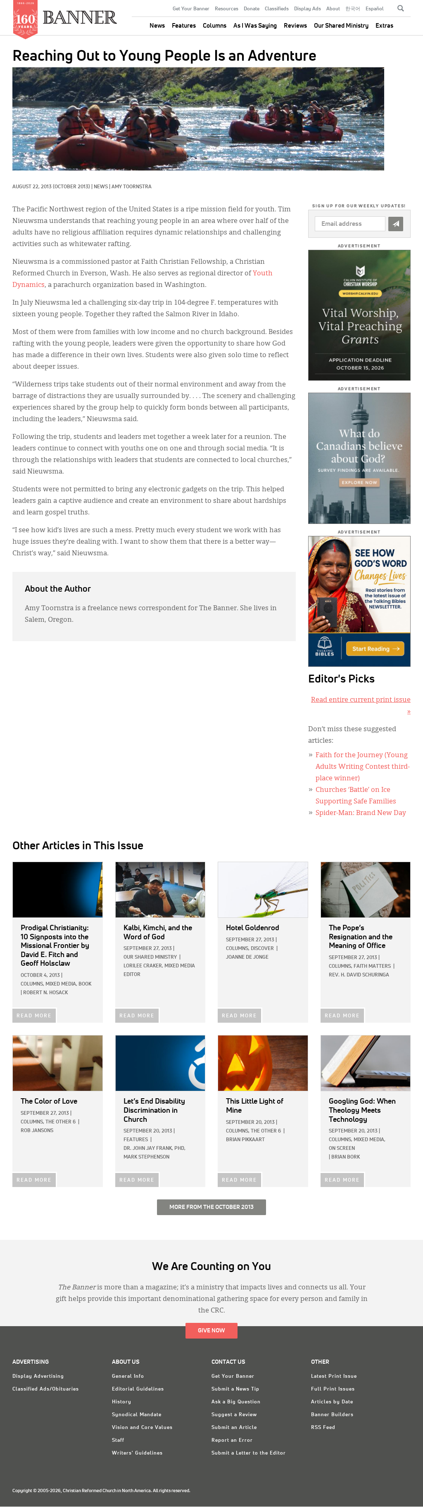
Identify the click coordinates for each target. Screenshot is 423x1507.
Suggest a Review (234, 1414)
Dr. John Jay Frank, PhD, (154, 1148)
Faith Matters (372, 966)
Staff (118, 1440)
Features (184, 26)
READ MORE (34, 1016)
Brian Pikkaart (245, 1139)
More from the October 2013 (211, 1207)
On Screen (342, 1148)
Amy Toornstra (132, 187)
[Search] (400, 8)
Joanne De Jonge (247, 957)
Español (375, 9)
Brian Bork (345, 1157)
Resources (226, 9)
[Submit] (395, 224)
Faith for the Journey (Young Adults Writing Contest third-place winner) (363, 767)
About (333, 9)
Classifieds (277, 9)
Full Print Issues (333, 1389)
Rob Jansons (37, 1130)
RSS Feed (323, 1427)
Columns (214, 26)
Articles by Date (332, 1402)
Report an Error (232, 1440)
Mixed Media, (61, 984)
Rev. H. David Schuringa (359, 975)
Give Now (211, 1331)
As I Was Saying (255, 26)
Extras (384, 26)
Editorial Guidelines (138, 1389)
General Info (128, 1376)
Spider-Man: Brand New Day (361, 813)
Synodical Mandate (137, 1414)
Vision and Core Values (142, 1427)
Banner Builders (332, 1414)
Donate (251, 9)
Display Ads (307, 9)
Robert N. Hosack (45, 992)
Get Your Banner (191, 9)
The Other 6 (60, 1122)
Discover (262, 948)
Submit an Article (234, 1427)
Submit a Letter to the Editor (249, 1453)
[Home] (80, 14)
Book (84, 984)
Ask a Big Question (236, 1402)
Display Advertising (38, 1376)
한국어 (352, 9)
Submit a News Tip (235, 1389)
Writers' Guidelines (137, 1453)
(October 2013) (71, 187)
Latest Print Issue (334, 1376)
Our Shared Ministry (341, 26)
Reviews (295, 26)
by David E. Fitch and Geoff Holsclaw (55, 945)
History (121, 1402)
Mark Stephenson (146, 1157)
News (157, 26)
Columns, (32, 984)
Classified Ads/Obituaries (45, 1389)
